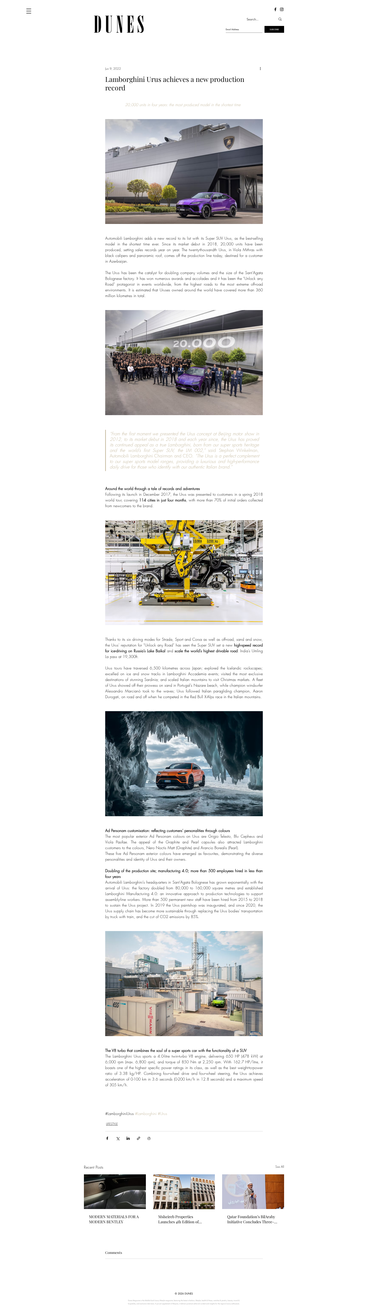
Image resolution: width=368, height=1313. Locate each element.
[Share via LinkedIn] (128, 1138)
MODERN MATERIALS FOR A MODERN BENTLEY (114, 1219)
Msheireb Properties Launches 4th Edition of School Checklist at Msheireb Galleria (183, 1219)
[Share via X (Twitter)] (118, 1138)
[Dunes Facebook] (275, 9)
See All (279, 1167)
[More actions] (260, 68)
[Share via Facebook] (107, 1138)
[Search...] (280, 19)
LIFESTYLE (112, 1124)
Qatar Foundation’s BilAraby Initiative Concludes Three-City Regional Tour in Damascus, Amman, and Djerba (251, 1219)
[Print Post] (149, 1138)
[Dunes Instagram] (281, 9)
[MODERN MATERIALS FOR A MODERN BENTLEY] (115, 1191)
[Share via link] (139, 1138)
